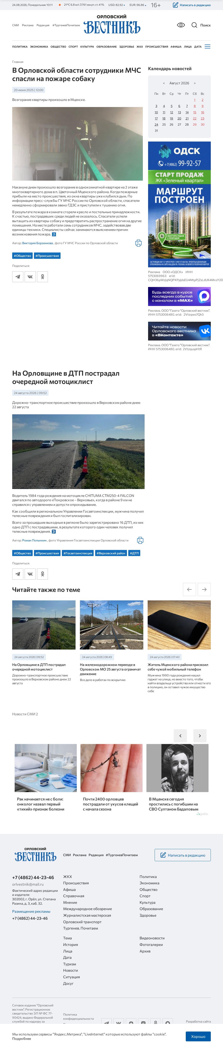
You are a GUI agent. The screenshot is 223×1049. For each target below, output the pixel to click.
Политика (20, 46)
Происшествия (156, 46)
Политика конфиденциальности (78, 1016)
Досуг (68, 983)
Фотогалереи (151, 944)
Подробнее (21, 1038)
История (70, 944)
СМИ (15, 25)
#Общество (22, 255)
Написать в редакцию (195, 5)
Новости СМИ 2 (25, 714)
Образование (106, 46)
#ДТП (134, 553)
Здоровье (126, 46)
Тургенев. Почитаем (80, 928)
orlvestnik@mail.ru (28, 884)
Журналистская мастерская (87, 915)
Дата (198, 46)
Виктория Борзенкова (37, 243)
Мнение (70, 902)
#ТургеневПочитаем (66, 25)
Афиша (176, 46)
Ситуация (71, 977)
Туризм (69, 964)
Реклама (28, 25)
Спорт (73, 46)
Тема (67, 938)
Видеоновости (152, 938)
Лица (188, 46)
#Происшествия (47, 255)
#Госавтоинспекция (78, 553)
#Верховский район (111, 553)
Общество (58, 46)
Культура (87, 46)
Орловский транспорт (82, 921)
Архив (145, 951)
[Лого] (111, 24)
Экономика (39, 46)
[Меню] (207, 46)
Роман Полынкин (34, 540)
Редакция (43, 25)
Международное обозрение (87, 908)
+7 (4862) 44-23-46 (33, 877)
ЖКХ (140, 46)
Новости (70, 970)
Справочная (73, 895)
